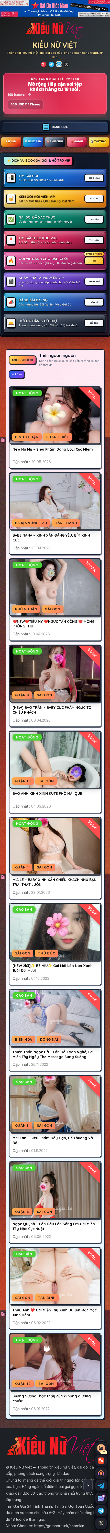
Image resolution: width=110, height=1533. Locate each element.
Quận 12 (23, 1384)
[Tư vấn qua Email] (101, 1498)
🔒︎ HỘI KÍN (11, 141)
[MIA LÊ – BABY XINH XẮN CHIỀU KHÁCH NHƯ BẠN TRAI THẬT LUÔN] (55, 846)
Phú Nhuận (26, 609)
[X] (66, 64)
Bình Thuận (27, 437)
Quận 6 (22, 1212)
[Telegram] (51, 64)
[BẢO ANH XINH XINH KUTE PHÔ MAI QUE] (55, 760)
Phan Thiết (57, 437)
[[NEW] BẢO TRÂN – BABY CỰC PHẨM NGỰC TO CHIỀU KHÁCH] (55, 674)
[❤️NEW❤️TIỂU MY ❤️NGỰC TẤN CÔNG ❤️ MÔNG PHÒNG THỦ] (55, 587)
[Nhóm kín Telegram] (101, 1510)
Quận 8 (22, 695)
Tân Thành (66, 523)
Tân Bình (47, 1298)
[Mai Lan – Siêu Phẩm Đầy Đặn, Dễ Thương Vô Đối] (55, 1104)
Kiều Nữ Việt (54, 45)
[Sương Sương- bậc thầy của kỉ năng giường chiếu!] (55, 1362)
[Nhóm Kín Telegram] (59, 64)
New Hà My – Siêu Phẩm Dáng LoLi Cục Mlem (53, 449)
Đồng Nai (49, 1039)
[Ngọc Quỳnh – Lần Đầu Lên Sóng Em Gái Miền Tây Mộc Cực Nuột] (55, 1190)
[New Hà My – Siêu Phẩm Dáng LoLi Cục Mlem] (55, 415)
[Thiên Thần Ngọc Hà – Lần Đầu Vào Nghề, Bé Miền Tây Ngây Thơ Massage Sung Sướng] (55, 1018)
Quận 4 (22, 867)
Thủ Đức (46, 953)
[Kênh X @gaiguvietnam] (101, 1523)
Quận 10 (23, 781)
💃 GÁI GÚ (77, 141)
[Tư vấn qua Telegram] (101, 1485)
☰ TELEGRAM (33, 141)
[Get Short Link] (43, 64)
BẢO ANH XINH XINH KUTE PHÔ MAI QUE (47, 793)
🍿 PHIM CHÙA (55, 141)
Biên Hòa (23, 1039)
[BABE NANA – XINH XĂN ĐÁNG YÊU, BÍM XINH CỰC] (55, 501)
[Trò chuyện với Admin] (101, 1473)
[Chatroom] (101, 1460)
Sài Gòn (52, 609)
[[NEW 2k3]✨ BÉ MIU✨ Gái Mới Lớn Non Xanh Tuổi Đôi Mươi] (55, 932)
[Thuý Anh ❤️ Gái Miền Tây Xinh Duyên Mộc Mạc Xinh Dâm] (55, 1276)
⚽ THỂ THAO (99, 141)
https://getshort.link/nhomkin (59, 1525)
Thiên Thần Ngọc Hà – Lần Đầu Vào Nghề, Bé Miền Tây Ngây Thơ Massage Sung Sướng (53, 1054)
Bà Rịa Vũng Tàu (31, 523)
